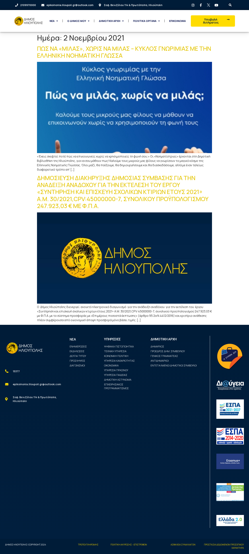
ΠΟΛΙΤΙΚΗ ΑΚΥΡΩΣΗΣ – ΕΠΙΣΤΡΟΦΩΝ (128, 544)
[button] (213, 21)
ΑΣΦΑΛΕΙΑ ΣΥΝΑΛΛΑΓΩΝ (183, 544)
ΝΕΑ (52, 21)
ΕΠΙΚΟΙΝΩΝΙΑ (177, 21)
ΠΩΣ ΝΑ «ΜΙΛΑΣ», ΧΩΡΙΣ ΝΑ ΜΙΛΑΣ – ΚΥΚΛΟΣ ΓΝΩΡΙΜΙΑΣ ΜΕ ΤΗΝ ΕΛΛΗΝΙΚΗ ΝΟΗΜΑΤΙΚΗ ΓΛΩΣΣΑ (124, 52)
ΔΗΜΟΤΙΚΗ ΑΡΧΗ (109, 21)
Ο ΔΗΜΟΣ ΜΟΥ (76, 21)
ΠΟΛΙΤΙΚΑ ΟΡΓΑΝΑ (144, 21)
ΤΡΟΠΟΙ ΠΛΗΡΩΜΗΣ (88, 544)
